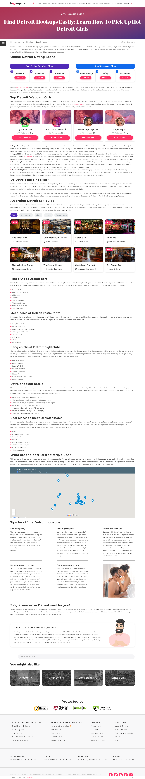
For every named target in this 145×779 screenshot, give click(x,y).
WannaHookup (86, 73)
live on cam (28, 157)
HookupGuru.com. (65, 774)
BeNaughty (18, 730)
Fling (105, 73)
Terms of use (98, 740)
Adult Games (93, 3)
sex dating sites (22, 87)
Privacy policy (98, 737)
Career (94, 730)
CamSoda (39, 73)
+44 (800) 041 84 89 (124, 759)
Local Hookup (104, 3)
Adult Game (121, 726)
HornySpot (125, 73)
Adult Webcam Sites (77, 3)
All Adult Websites (42, 3)
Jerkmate (20, 73)
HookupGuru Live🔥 (61, 726)
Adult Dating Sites (58, 3)
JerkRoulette (58, 740)
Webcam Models (124, 733)
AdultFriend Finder (22, 737)
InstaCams (59, 73)
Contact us (97, 733)
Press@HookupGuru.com (23, 759)
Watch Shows (25, 137)
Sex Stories (121, 730)
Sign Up (20, 78)
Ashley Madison (20, 740)
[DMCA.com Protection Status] (80, 709)
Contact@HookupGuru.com (57, 759)
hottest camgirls (78, 104)
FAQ (117, 740)
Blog (117, 737)
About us (96, 726)
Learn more (29, 777)
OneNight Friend (21, 726)
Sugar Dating (117, 3)
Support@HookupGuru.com (92, 759)
